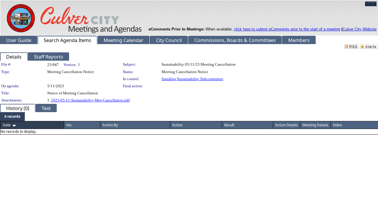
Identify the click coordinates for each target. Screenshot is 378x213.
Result (229, 125)
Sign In (371, 3)
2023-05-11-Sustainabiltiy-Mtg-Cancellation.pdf (90, 100)
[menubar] (12, 116)
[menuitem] (12, 116)
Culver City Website (360, 29)
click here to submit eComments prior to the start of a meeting (287, 29)
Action (177, 125)
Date (7, 125)
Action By (110, 125)
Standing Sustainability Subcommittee (192, 79)
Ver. (69, 125)
